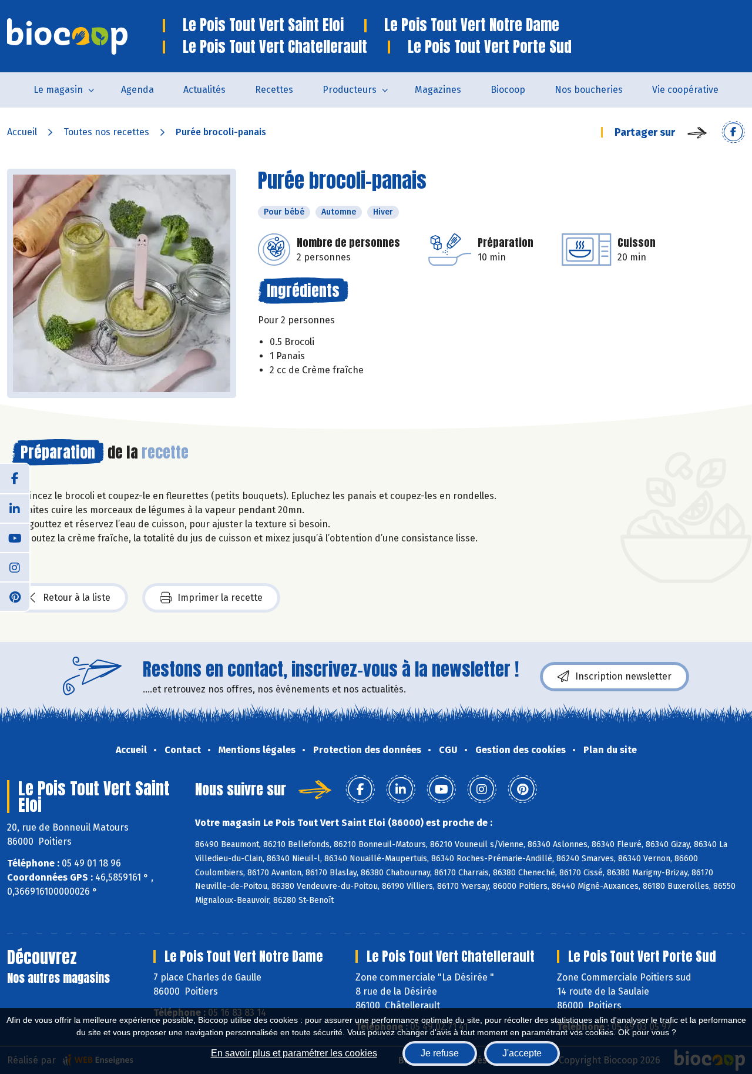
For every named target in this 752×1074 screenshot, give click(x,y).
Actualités (204, 89)
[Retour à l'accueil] (85, 36)
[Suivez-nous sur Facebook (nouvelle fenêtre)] (14, 478)
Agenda (137, 89)
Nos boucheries (589, 89)
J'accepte (522, 1053)
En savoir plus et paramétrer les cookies (294, 1053)
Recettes (274, 89)
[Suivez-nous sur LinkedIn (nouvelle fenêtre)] (14, 508)
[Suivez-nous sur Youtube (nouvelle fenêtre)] (14, 537)
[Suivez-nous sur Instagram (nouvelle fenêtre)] (14, 566)
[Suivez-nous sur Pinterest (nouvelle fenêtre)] (14, 596)
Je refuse (440, 1053)
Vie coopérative (685, 89)
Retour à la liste (76, 597)
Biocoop (508, 89)
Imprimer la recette (220, 597)
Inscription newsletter (623, 676)
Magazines (438, 89)
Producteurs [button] (350, 89)
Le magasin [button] (58, 89)
